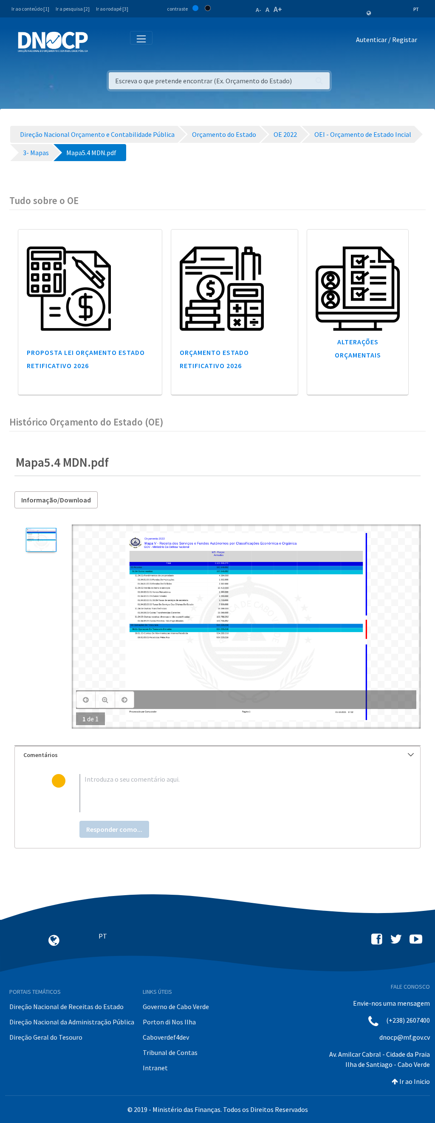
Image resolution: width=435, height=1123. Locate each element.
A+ (278, 9)
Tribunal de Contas (170, 1052)
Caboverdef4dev (166, 1037)
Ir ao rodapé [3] (112, 9)
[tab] (217, 755)
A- (258, 10)
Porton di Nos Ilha (169, 1022)
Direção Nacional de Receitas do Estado (66, 1006)
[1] (41, 540)
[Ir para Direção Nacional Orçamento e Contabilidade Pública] (53, 42)
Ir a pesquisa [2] (73, 9)
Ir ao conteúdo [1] (30, 9)
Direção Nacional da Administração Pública (71, 1022)
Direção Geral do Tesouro (45, 1037)
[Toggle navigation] (99, 41)
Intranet (155, 1067)
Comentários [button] (40, 755)
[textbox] (231, 793)
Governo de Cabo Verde (176, 1006)
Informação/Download (56, 500)
